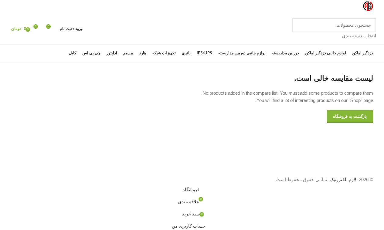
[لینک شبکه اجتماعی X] (40, 6)
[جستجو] (299, 28)
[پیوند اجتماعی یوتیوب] (25, 6)
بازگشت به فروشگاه (350, 116)
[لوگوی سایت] (368, 5)
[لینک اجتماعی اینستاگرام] (33, 6)
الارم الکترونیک (344, 179)
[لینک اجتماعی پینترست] (18, 6)
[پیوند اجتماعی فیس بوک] (47, 6)
